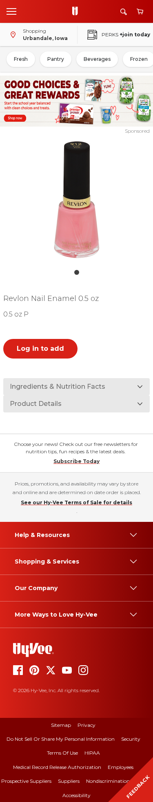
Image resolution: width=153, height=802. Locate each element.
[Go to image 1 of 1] (76, 272)
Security (130, 739)
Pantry (55, 59)
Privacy (86, 725)
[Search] (123, 11)
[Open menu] (11, 11)
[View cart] (139, 11)
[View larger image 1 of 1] (77, 199)
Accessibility (76, 795)
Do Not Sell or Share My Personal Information (61, 739)
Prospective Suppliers (26, 781)
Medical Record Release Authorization (57, 767)
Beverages (97, 59)
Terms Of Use (62, 753)
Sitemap (61, 725)
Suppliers (69, 781)
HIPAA (92, 753)
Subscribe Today (76, 461)
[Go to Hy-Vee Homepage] (77, 11)
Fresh (21, 59)
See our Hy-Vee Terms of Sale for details (76, 502)
